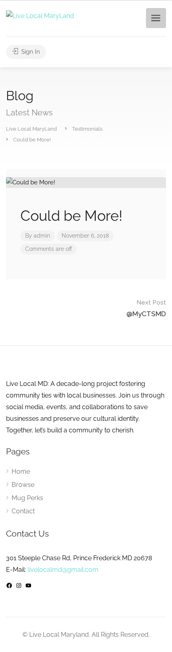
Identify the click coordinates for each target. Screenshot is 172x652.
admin (42, 235)
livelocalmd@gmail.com (63, 569)
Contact (23, 511)
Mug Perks (27, 498)
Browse (23, 484)
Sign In (30, 51)
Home (21, 471)
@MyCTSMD (146, 308)
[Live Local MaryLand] (40, 15)
